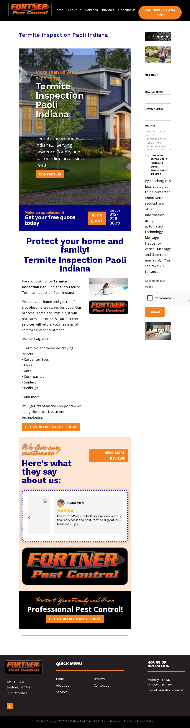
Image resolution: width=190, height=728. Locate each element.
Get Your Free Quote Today (51, 427)
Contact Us (126, 10)
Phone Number (154, 108)
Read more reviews (115, 455)
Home (59, 10)
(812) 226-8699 (17, 693)
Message (150, 125)
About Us (74, 10)
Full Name (151, 75)
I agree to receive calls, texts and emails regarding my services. (159, 165)
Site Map (129, 721)
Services (91, 10)
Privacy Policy (145, 721)
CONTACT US (50, 174)
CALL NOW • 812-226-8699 (160, 12)
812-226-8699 (114, 219)
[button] (120, 517)
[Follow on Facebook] (10, 706)
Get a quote (97, 218)
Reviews (108, 10)
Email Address (154, 92)
